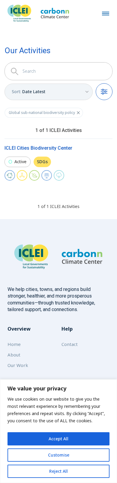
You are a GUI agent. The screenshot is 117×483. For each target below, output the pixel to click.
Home (14, 344)
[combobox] (48, 92)
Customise (58, 455)
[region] (58, 431)
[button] (78, 112)
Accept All (58, 439)
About (14, 355)
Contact (70, 344)
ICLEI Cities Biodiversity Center (38, 148)
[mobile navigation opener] (105, 13)
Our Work (18, 365)
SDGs (42, 161)
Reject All (58, 471)
